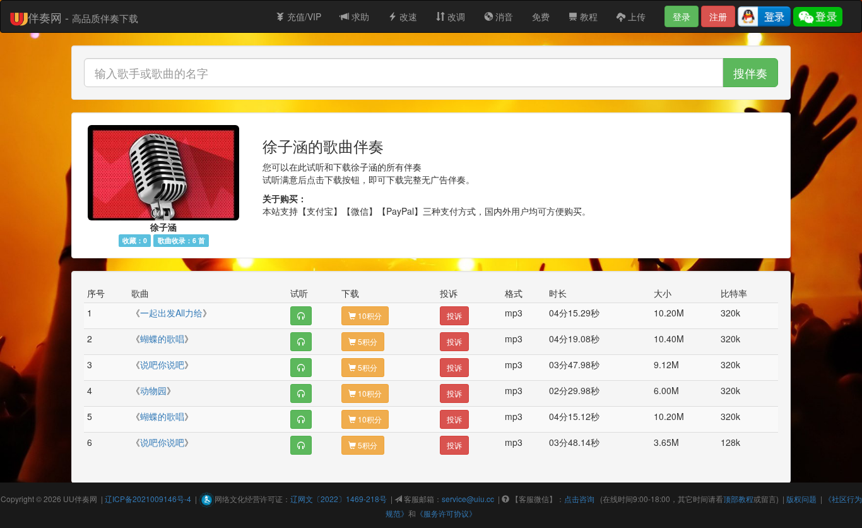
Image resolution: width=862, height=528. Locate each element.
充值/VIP (303, 16)
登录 (681, 16)
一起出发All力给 (171, 312)
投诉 (454, 315)
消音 (503, 16)
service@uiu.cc (468, 498)
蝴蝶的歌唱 (162, 338)
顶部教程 (738, 498)
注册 (718, 16)
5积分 (366, 341)
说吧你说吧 (162, 364)
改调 (455, 16)
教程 (587, 16)
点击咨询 (579, 498)
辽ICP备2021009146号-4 (148, 498)
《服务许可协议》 (446, 513)
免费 (541, 16)
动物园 (153, 390)
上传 (635, 16)
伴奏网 (85, 498)
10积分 (369, 315)
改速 (407, 16)
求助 (359, 16)
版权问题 (801, 498)
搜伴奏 (750, 72)
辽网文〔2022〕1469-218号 (338, 498)
